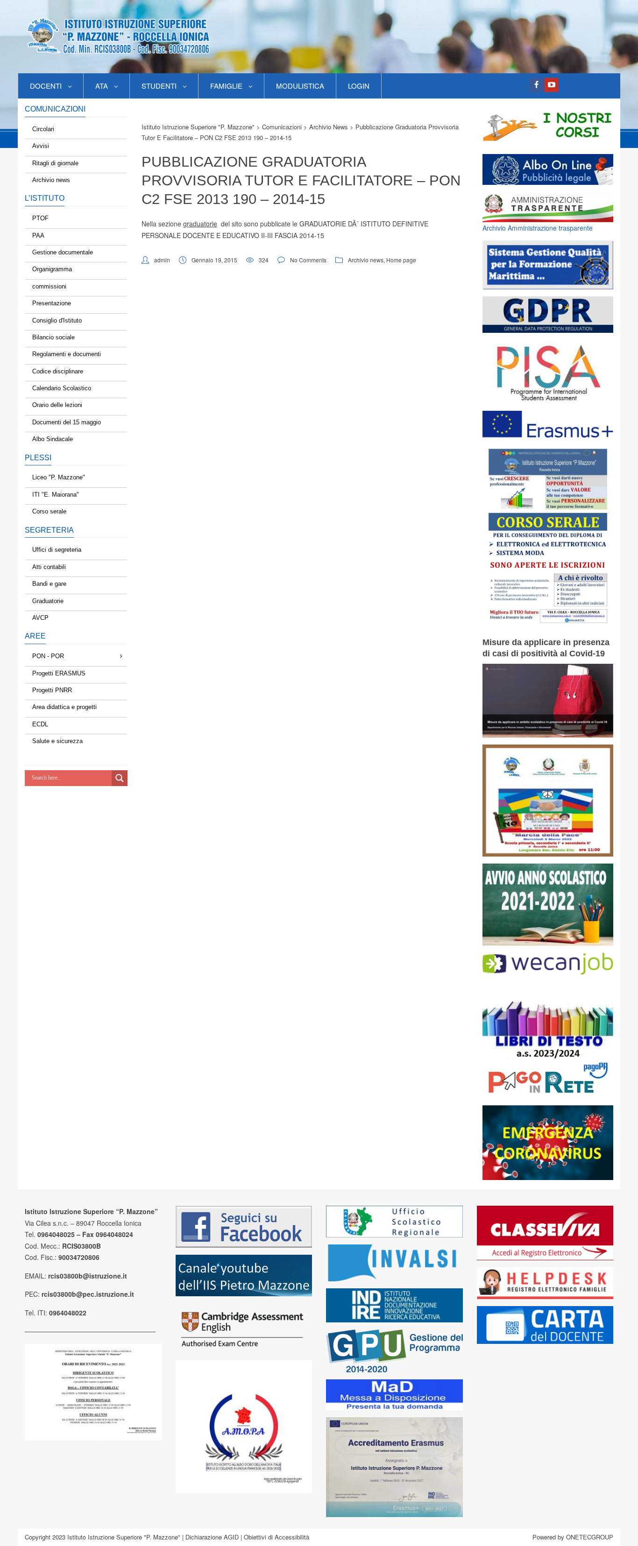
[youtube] (552, 85)
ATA (101, 86)
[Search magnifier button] (120, 778)
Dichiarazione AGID (212, 1536)
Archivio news (365, 260)
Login (358, 86)
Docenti (46, 86)
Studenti (159, 86)
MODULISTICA (300, 86)
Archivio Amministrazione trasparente (537, 227)
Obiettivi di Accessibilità (276, 1536)
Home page (401, 260)
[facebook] (536, 85)
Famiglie (226, 86)
